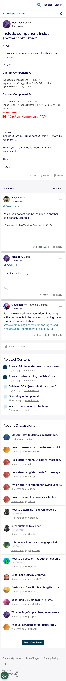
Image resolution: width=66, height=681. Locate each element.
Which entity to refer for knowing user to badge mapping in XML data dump (36, 485)
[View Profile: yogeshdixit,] (6, 545)
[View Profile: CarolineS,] (6, 512)
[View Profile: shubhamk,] (6, 450)
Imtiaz (30, 439)
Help (4, 664)
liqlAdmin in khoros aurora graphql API (34, 542)
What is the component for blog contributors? (28, 406)
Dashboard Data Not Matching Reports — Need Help (36, 587)
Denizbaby (18, 22)
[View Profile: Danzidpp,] (6, 590)
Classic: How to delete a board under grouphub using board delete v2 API (34, 435)
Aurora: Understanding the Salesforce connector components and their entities (34, 376)
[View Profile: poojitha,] (6, 614)
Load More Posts (33, 642)
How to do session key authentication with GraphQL (34, 558)
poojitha (32, 616)
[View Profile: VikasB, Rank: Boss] (6, 199)
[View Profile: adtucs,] (6, 462)
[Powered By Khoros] (33, 673)
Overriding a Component (24, 396)
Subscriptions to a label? (26, 526)
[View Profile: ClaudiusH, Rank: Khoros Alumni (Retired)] (6, 306)
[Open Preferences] (5, 675)
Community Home (11, 658)
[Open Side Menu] (4, 4)
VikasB (15, 197)
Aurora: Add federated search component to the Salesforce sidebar (34, 366)
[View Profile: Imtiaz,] (6, 437)
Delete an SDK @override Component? (32, 386)
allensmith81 (34, 579)
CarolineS (33, 517)
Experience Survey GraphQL (28, 574)
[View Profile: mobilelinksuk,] (6, 602)
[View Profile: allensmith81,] (6, 577)
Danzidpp (33, 591)
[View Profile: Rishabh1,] (6, 627)
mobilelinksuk (35, 604)
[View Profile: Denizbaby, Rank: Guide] (7, 24)
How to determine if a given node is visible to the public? (32, 509)
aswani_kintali (32, 400)
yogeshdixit (34, 550)
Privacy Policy (50, 658)
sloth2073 (33, 566)
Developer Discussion (15, 13)
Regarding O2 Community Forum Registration (31, 600)
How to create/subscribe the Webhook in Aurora (36, 447)
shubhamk (33, 451)
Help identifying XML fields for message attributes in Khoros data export (35, 460)
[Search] (39, 5)
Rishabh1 (32, 629)
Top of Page (32, 658)
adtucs (31, 464)
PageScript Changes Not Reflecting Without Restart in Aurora (32, 625)
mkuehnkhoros (31, 390)
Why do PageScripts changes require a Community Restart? (35, 612)
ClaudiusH (17, 304)
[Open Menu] (61, 13)
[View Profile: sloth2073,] (6, 561)
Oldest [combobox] (57, 188)
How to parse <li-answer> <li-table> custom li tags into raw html (33, 497)
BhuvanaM (29, 370)
